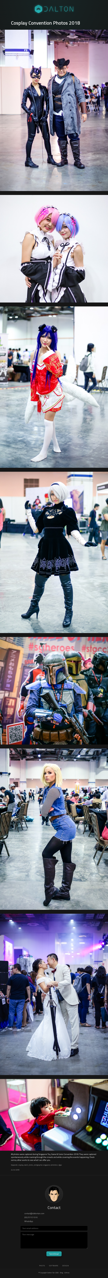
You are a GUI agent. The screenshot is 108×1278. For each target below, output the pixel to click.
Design (65, 1265)
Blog (61, 1272)
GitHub (66, 1272)
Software (53, 1265)
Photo (42, 1265)
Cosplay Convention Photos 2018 (45, 23)
